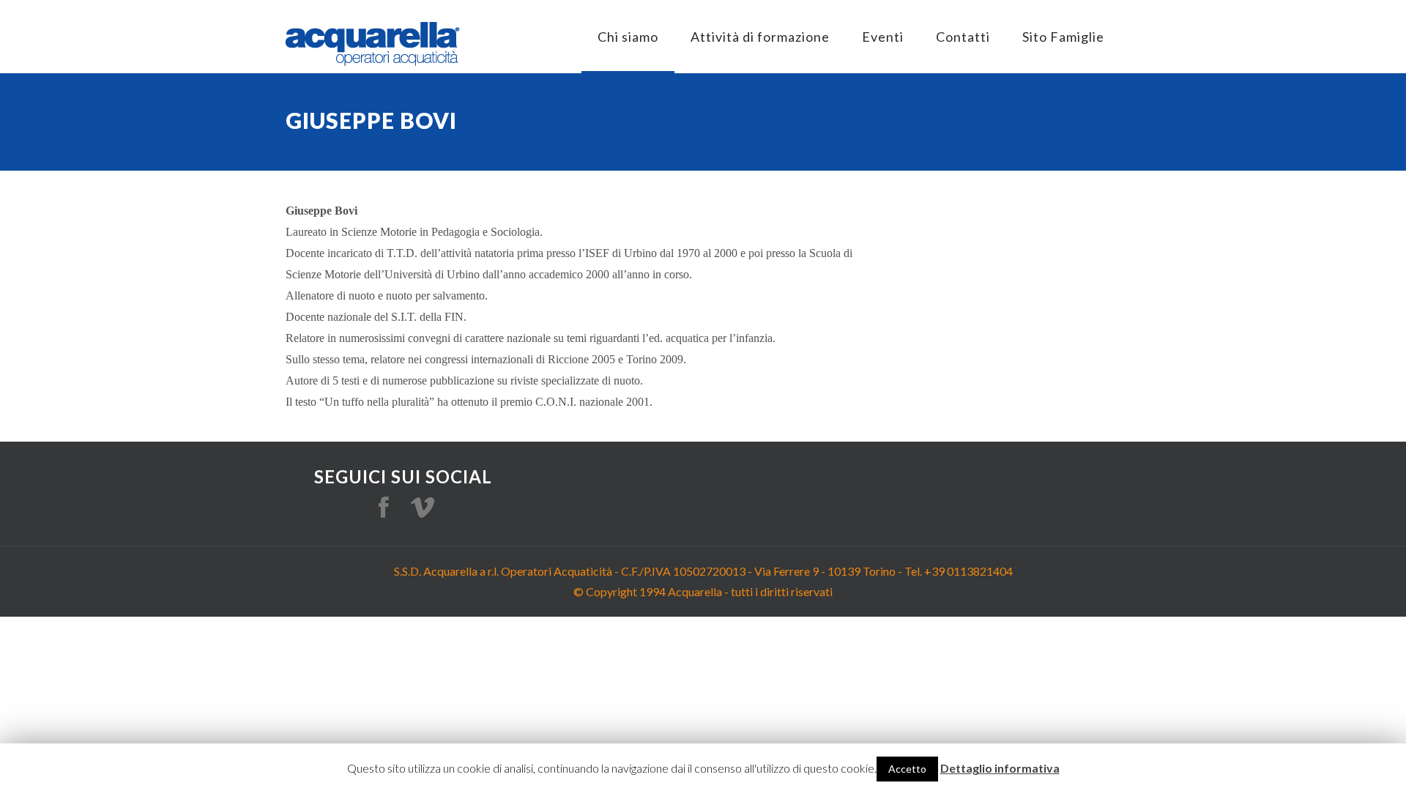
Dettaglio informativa (1000, 768)
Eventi (883, 37)
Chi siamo (628, 37)
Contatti (963, 37)
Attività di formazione (760, 37)
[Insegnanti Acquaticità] (373, 44)
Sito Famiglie (1063, 37)
